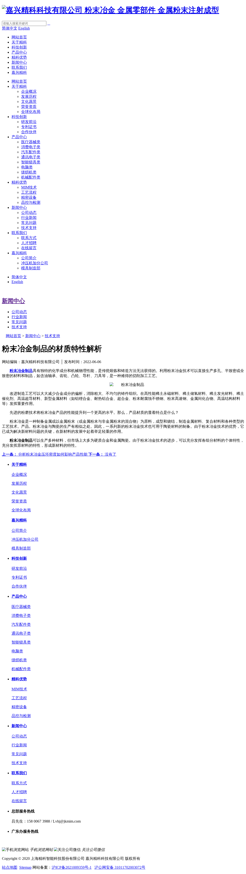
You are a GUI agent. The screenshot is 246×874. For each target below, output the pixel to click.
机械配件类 (30, 177)
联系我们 (19, 67)
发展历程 (29, 96)
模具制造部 (30, 268)
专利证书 (29, 127)
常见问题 (29, 223)
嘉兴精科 (19, 72)
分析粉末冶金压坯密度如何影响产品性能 (45, 454)
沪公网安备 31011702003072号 (119, 867)
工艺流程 (29, 192)
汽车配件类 (30, 152)
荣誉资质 (29, 107)
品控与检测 (30, 202)
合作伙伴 (29, 132)
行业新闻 (29, 218)
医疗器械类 (30, 142)
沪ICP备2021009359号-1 (72, 867)
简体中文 (9, 28)
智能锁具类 (30, 162)
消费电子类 (30, 147)
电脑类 (27, 167)
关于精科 (19, 42)
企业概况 (29, 91)
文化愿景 (29, 101)
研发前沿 (29, 122)
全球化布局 (30, 112)
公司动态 (29, 213)
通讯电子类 (30, 157)
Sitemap (25, 867)
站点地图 (9, 867)
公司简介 (29, 258)
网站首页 (19, 37)
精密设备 (29, 197)
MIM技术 (29, 187)
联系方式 (29, 238)
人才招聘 (29, 243)
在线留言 (29, 248)
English (24, 28)
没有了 (102, 454)
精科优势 (19, 57)
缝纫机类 (29, 172)
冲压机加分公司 (34, 263)
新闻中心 (19, 62)
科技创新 (19, 47)
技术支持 (29, 228)
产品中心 (19, 52)
